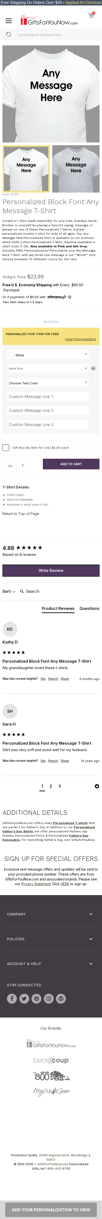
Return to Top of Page (20, 513)
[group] (51, 548)
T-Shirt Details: (16, 487)
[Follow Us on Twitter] (24, 999)
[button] (42, 786)
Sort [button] (7, 591)
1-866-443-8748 (57, 1168)
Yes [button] (43, 678)
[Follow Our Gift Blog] (61, 999)
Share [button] (65, 678)
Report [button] (53, 678)
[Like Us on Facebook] (12, 999)
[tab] (58, 609)
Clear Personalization (80, 339)
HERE (65, 884)
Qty (10, 466)
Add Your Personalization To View (51, 1209)
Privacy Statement (36, 884)
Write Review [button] (51, 570)
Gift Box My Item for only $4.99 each (41, 448)
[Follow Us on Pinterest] (36, 999)
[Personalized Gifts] (48, 18)
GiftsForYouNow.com (53, 1164)
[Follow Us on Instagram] (49, 999)
